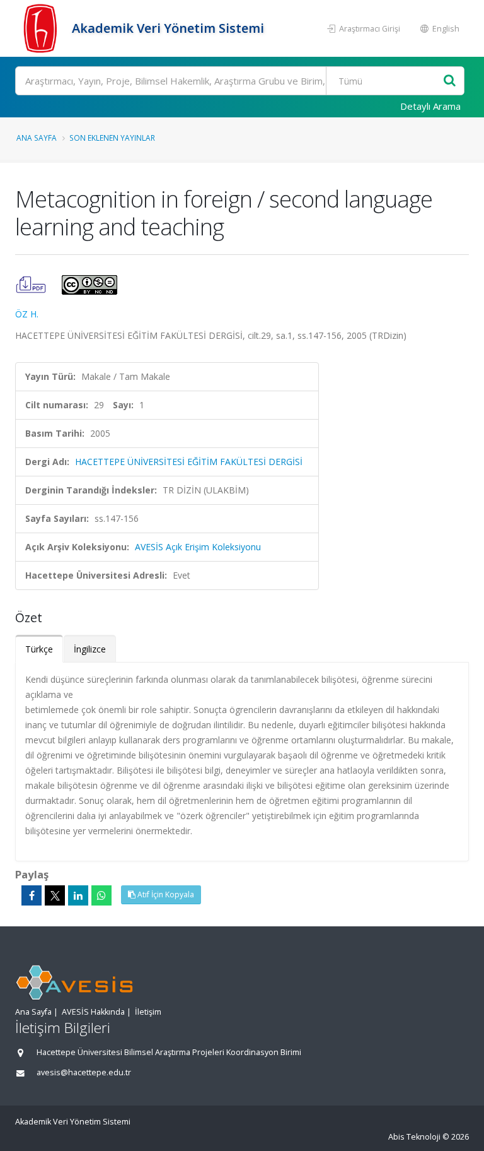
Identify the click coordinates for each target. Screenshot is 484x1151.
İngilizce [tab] (90, 649)
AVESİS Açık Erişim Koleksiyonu (198, 547)
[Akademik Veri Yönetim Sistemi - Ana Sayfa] (42, 28)
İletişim (148, 1011)
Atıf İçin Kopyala (164, 894)
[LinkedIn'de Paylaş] (78, 895)
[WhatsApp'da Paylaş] (101, 895)
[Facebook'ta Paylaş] (31, 895)
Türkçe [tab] (39, 649)
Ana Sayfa (36, 138)
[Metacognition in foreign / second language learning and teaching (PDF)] (32, 284)
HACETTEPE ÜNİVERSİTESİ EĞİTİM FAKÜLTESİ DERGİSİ (188, 462)
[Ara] (449, 81)
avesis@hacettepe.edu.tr (84, 1072)
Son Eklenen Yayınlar (112, 138)
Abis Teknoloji (414, 1136)
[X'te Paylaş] (55, 895)
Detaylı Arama (430, 106)
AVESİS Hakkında (93, 1011)
